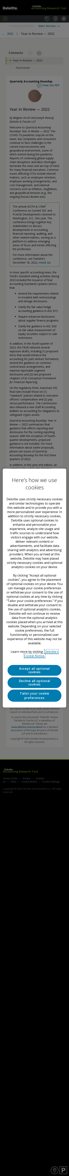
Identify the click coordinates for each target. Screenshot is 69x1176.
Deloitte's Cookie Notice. (41, 654)
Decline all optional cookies (34, 682)
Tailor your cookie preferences (34, 695)
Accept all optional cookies (34, 670)
